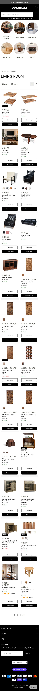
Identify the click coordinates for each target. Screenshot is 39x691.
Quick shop (10, 120)
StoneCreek (5, 114)
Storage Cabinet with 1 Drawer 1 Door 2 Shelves (28, 501)
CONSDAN (24, 154)
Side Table (5, 112)
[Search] (35, 14)
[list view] (36, 84)
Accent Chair (6, 239)
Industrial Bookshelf (8, 587)
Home (3, 71)
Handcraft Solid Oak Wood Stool (27, 590)
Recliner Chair (26, 195)
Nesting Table (25, 152)
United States (19, 662)
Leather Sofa (25, 235)
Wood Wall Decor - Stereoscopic (27, 371)
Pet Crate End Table (27, 455)
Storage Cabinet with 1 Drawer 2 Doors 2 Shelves (9, 542)
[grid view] (32, 84)
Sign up (27, 653)
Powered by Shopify (19, 687)
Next (22, 615)
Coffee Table (25, 112)
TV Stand (5, 150)
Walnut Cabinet (7, 278)
